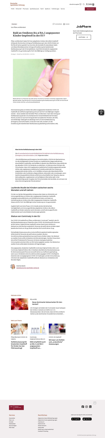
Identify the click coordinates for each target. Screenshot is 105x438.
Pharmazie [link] (14, 24)
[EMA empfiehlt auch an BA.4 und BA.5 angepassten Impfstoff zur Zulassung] (38, 329)
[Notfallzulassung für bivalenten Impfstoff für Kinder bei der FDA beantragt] (19, 329)
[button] (17, 4)
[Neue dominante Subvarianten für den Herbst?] (19, 306)
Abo (90, 9)
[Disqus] (40, 374)
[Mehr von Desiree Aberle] (12, 267)
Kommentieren (58, 24)
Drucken (67, 24)
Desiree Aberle (20, 266)
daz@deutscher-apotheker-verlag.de (27, 268)
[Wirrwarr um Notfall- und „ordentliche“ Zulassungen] (57, 329)
